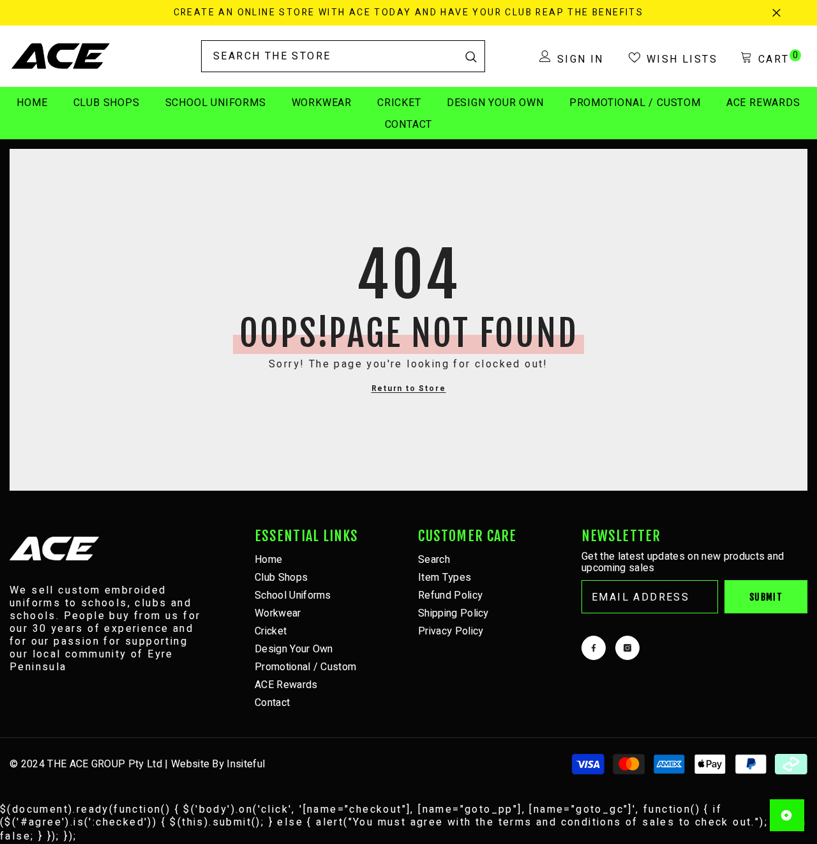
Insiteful (246, 764)
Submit (766, 597)
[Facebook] (593, 648)
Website (190, 764)
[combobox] (330, 56)
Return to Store (408, 388)
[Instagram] (627, 648)
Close (776, 13)
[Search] (343, 56)
